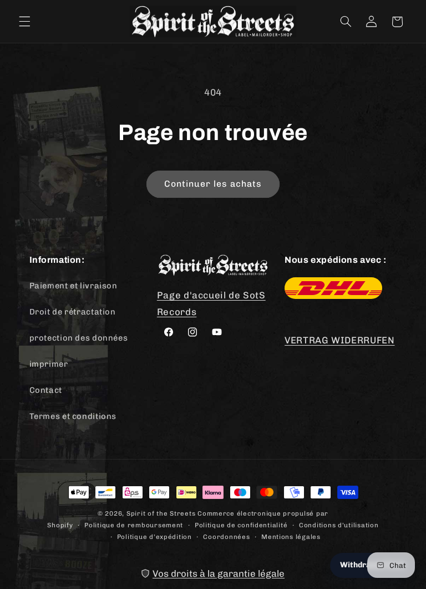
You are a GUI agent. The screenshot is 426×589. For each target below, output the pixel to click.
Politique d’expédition (154, 537)
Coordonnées (226, 537)
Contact (45, 390)
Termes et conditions (73, 416)
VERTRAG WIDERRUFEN (339, 340)
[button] (24, 21)
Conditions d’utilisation (339, 525)
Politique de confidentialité (241, 525)
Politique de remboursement (133, 525)
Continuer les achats (213, 183)
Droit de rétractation (72, 312)
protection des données (78, 338)
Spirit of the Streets (160, 513)
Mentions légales (291, 537)
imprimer (48, 364)
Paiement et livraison (73, 286)
